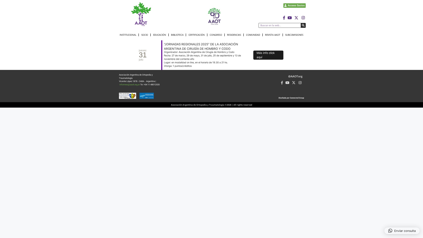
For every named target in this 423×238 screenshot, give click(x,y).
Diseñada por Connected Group (291, 98)
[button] (402, 230)
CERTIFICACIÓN (197, 34)
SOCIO (144, 34)
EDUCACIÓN (159, 34)
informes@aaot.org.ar (129, 84)
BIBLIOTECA (177, 34)
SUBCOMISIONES (294, 34)
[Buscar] (303, 25)
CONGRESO (216, 34)
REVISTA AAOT (272, 34)
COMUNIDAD (253, 34)
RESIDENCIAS (234, 34)
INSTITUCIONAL (128, 34)
